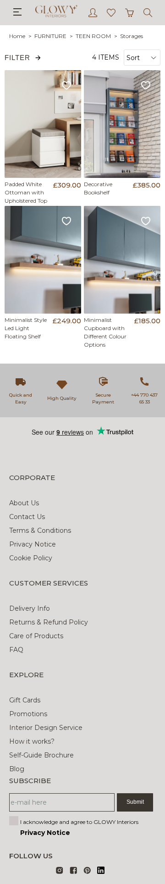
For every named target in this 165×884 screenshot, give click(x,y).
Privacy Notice (32, 544)
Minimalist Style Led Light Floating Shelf (26, 328)
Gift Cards (24, 700)
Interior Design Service (45, 728)
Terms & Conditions (40, 530)
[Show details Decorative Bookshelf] (122, 124)
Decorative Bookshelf (98, 188)
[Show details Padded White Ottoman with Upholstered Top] (43, 124)
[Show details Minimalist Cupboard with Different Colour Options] (122, 260)
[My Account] (93, 13)
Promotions (28, 714)
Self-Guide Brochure (41, 755)
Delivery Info (29, 608)
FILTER (17, 57)
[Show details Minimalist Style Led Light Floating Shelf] (43, 260)
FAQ (16, 650)
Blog (16, 769)
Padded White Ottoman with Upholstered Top (26, 192)
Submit (135, 802)
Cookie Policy (30, 558)
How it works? (32, 741)
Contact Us (27, 517)
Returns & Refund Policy (48, 622)
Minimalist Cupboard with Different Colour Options (105, 332)
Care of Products (36, 636)
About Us (24, 503)
